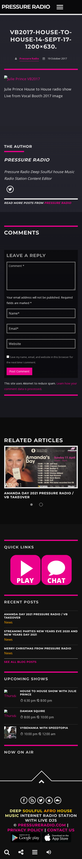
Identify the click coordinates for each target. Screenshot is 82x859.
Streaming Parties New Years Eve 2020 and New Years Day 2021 (41, 633)
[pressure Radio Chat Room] (56, 584)
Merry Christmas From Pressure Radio (37, 648)
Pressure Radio (26, 7)
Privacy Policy (25, 830)
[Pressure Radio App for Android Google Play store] (25, 841)
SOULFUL (33, 811)
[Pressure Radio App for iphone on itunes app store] (56, 841)
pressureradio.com (42, 825)
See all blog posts (20, 662)
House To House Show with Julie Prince (48, 693)
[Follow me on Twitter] (10, 191)
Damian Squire (32, 711)
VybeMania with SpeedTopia (44, 728)
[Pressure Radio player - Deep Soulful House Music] (25, 584)
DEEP (15, 811)
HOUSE (64, 811)
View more (41, 467)
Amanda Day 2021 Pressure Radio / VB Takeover (36, 616)
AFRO (50, 811)
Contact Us (61, 830)
